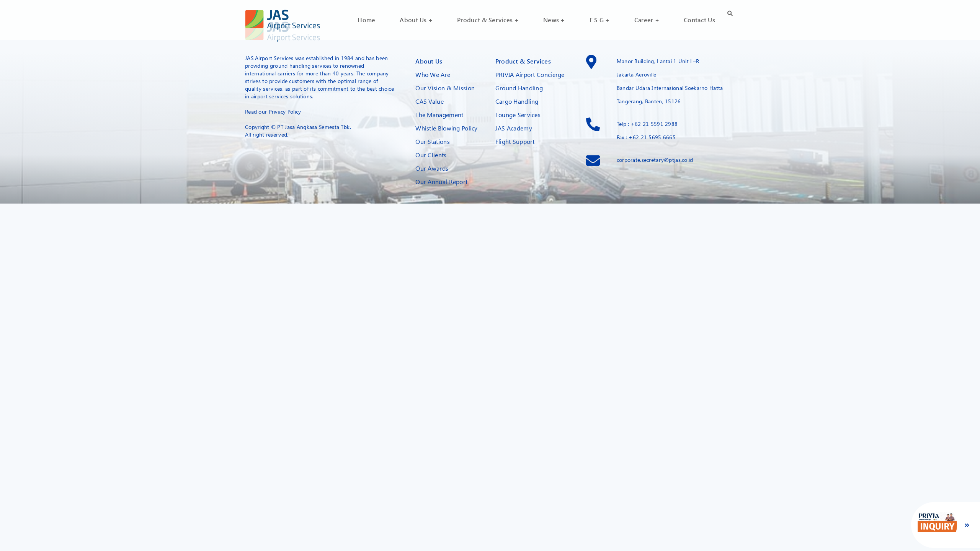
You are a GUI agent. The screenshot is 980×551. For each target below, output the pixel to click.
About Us (428, 61)
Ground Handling (519, 88)
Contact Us (699, 20)
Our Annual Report (441, 182)
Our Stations (432, 141)
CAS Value (429, 101)
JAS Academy (513, 128)
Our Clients (430, 155)
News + (554, 20)
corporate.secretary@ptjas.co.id (655, 159)
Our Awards (431, 168)
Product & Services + (488, 20)
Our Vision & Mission (445, 88)
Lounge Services (518, 115)
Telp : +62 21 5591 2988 (647, 123)
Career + (646, 20)
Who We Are (432, 74)
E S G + (600, 20)
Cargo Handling (517, 101)
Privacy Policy (285, 111)
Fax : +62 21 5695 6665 (646, 137)
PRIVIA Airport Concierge (530, 74)
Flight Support (515, 141)
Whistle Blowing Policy (446, 128)
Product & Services (523, 61)
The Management (439, 115)
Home (366, 20)
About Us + (416, 20)
